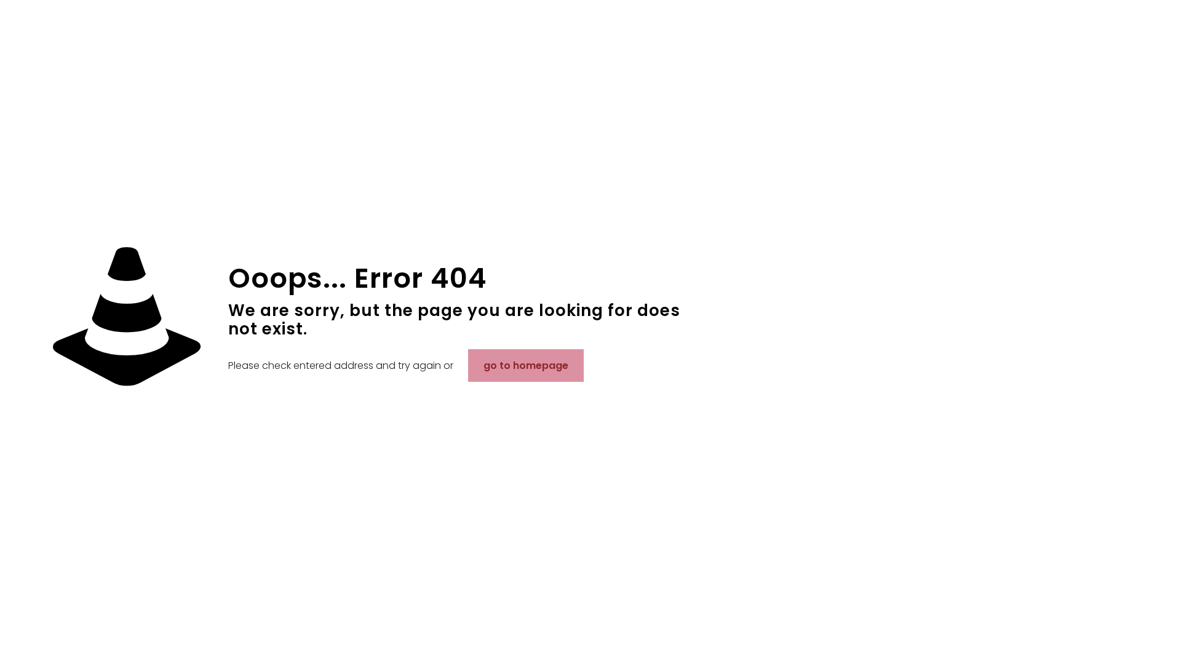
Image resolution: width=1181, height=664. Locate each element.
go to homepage (525, 365)
